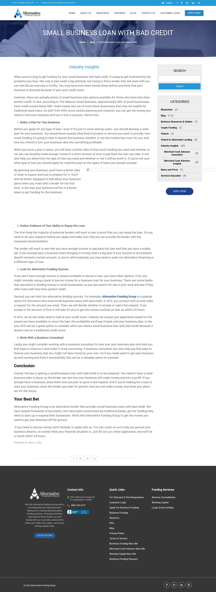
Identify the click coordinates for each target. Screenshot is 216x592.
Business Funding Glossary (123, 559)
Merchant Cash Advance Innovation (177, 153)
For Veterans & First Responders (126, 497)
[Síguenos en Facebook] (167, 585)
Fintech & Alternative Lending (176, 139)
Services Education (171, 175)
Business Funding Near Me (123, 543)
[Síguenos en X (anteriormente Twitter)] (189, 585)
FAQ (111, 523)
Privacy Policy (116, 533)
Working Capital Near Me (122, 553)
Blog (133, 13)
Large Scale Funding (163, 507)
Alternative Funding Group (119, 296)
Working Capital (160, 502)
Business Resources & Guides (176, 121)
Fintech (165, 133)
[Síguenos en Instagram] (174, 585)
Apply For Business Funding (124, 507)
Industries (102, 13)
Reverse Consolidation (163, 497)
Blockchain (167, 109)
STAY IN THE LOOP (44, 535)
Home (72, 13)
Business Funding (118, 512)
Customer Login (170, 13)
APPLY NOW (194, 13)
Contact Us (148, 13)
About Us (85, 13)
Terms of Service (118, 538)
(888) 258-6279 (78, 505)
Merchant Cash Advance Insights (177, 162)
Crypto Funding (169, 127)
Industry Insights (170, 145)
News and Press (169, 169)
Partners (119, 13)
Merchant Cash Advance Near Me (127, 548)
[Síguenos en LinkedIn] (181, 585)
